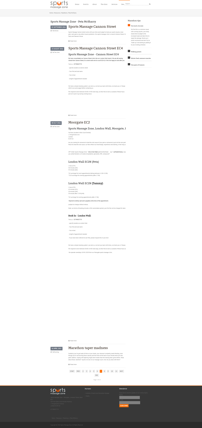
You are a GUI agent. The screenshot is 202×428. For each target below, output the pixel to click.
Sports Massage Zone (81, 152)
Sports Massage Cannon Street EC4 (95, 48)
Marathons (64, 13)
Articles (56, 31)
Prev (78, 371)
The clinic (57, 52)
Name (121, 395)
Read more (73, 41)
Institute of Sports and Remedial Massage (97, 393)
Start (72, 371)
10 (112, 371)
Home (51, 13)
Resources (57, 13)
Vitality (88, 396)
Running (56, 352)
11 (116, 371)
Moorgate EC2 (79, 122)
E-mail (121, 400)
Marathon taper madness (88, 348)
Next (121, 371)
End (96, 375)
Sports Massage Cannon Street (92, 27)
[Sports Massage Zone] (60, 4)
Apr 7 (112, 152)
